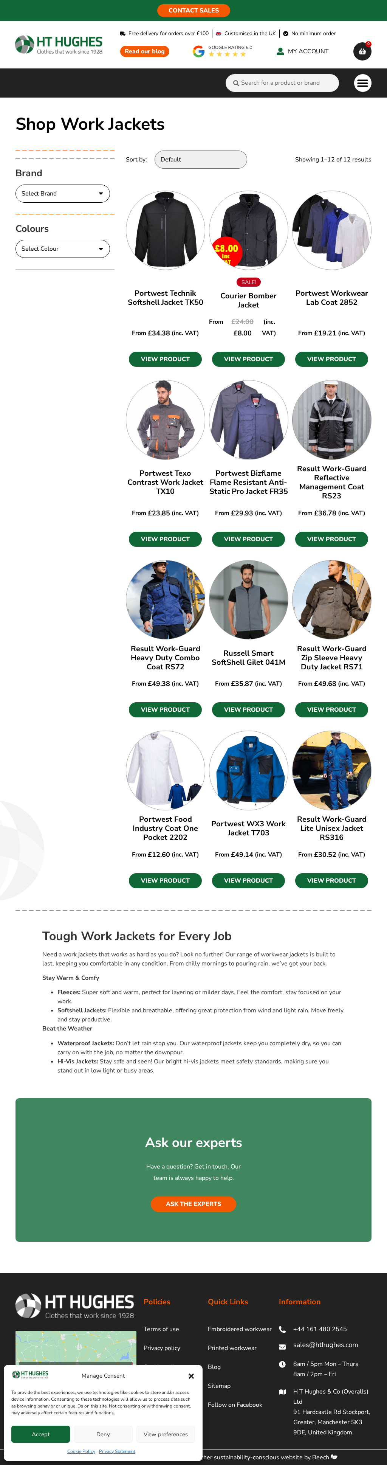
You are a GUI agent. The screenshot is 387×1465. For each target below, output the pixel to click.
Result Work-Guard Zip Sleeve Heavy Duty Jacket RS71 (332, 658)
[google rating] (223, 51)
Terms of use (161, 1329)
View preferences (166, 1434)
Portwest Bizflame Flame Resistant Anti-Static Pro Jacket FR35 (248, 482)
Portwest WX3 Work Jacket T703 (248, 828)
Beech (321, 1457)
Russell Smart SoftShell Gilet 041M (248, 657)
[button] (191, 1376)
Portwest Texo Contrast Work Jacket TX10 (165, 482)
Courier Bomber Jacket (248, 300)
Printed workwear (232, 1348)
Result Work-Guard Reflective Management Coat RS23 (332, 482)
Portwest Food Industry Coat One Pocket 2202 (165, 828)
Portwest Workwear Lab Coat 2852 (332, 297)
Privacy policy (162, 1348)
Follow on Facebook (235, 1405)
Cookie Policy (81, 1451)
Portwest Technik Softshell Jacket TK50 (165, 297)
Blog (214, 1367)
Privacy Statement (117, 1451)
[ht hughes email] (325, 1347)
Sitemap (219, 1386)
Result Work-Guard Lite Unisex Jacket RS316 (332, 828)
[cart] (362, 51)
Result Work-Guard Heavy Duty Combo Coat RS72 (165, 658)
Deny (103, 1434)
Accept (41, 1434)
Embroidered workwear (240, 1329)
